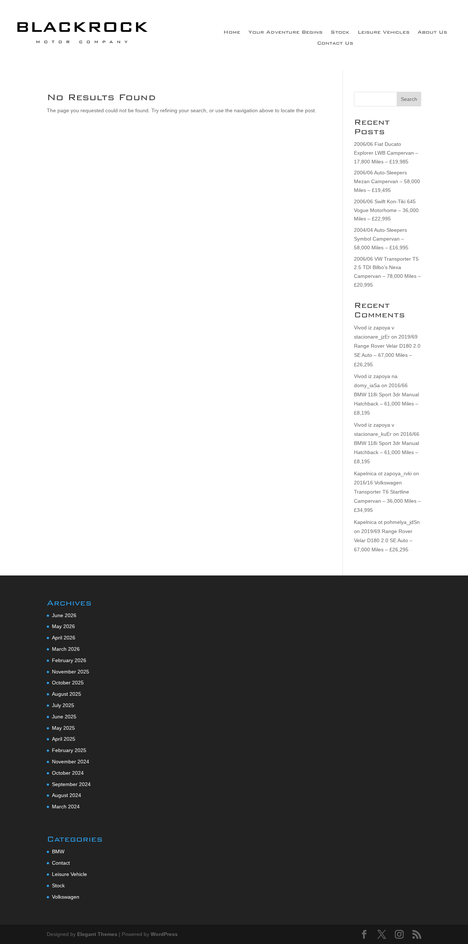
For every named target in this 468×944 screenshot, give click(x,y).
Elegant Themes (97, 934)
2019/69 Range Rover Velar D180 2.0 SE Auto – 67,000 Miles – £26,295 (383, 540)
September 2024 (71, 784)
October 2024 (68, 773)
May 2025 (63, 728)
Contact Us (335, 43)
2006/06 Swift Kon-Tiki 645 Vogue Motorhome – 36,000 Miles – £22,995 (386, 210)
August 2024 (66, 795)
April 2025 (63, 739)
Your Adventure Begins (285, 32)
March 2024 (66, 806)
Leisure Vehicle (69, 874)
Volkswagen (65, 897)
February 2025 (69, 750)
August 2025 (66, 694)
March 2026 (66, 649)
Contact (61, 863)
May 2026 (63, 626)
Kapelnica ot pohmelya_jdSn (387, 522)
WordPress (164, 934)
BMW (58, 851)
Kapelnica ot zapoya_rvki (383, 473)
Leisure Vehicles (384, 32)
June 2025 (64, 717)
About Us (432, 32)
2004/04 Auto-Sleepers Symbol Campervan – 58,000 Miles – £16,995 (381, 238)
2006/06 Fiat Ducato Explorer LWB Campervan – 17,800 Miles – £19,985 (386, 153)
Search (409, 99)
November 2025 (70, 672)
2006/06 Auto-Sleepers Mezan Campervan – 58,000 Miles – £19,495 (387, 181)
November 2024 (70, 761)
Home (231, 32)
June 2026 (64, 615)
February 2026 (69, 660)
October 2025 (68, 683)
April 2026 (63, 638)
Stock (340, 32)
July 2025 (63, 705)
